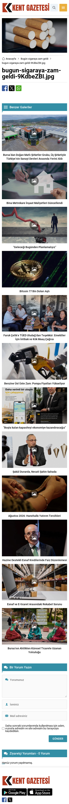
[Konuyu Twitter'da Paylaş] (12, 88)
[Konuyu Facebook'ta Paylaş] (5, 88)
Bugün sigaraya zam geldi (34, 58)
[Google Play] (14, 793)
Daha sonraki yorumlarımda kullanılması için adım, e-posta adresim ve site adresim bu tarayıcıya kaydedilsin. (35, 728)
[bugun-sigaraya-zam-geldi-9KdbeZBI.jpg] (34, 51)
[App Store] (39, 793)
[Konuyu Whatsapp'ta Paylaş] (18, 88)
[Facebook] (4, 800)
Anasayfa (11, 58)
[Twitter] (10, 800)
